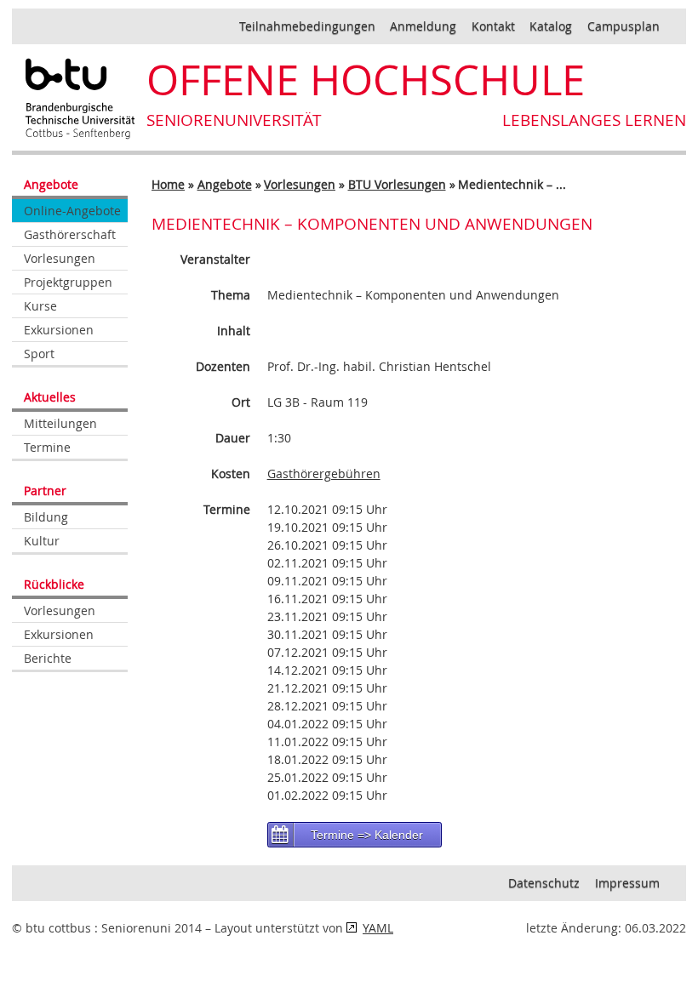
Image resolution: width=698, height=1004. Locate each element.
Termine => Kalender (367, 834)
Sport (39, 353)
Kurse (40, 306)
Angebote (224, 184)
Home (168, 184)
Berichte (48, 658)
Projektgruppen (68, 282)
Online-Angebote (72, 211)
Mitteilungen (60, 423)
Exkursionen (59, 330)
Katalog (550, 26)
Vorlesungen (59, 258)
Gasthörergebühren (323, 473)
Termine (47, 447)
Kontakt (493, 26)
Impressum (627, 883)
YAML (378, 928)
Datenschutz (544, 883)
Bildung (46, 517)
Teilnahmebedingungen (307, 26)
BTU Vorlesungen (397, 184)
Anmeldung (423, 26)
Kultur (42, 541)
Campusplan (623, 26)
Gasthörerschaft (70, 234)
